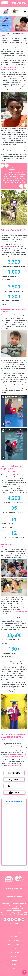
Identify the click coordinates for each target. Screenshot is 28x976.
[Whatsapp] (15, 3)
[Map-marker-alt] (18, 3)
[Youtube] (25, 3)
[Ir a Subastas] (24, 972)
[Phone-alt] (12, 3)
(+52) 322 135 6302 (9, 914)
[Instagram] (23, 3)
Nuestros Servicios (11, 33)
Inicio (2, 33)
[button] (25, 11)
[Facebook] (20, 3)
